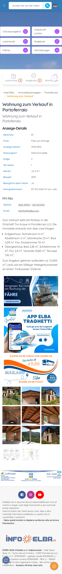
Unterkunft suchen (40, 31)
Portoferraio (51, 92)
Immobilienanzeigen (29, 92)
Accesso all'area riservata (29, 565)
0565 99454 (24, 204)
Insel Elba (9, 92)
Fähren (6, 50)
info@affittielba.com (28, 210)
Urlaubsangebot (12, 31)
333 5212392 (38, 204)
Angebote (39, 41)
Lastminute (9, 41)
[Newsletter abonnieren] (6, 560)
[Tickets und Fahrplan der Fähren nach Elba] (31, 291)
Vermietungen (42, 50)
